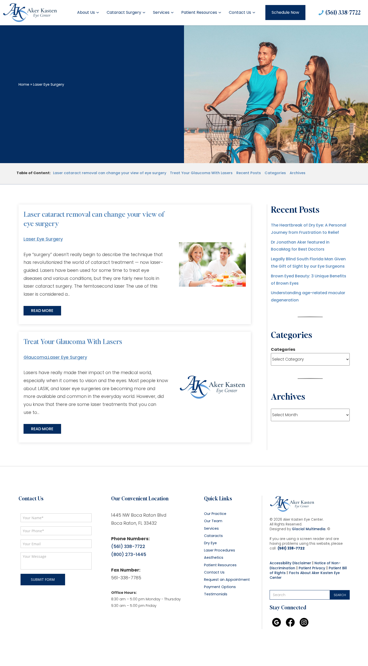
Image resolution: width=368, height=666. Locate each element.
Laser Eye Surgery (43, 239)
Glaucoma (35, 357)
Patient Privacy (312, 568)
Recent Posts (248, 173)
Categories (275, 173)
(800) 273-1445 (128, 554)
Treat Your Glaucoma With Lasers (201, 173)
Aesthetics (213, 557)
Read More (42, 310)
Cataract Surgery (124, 12)
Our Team (213, 521)
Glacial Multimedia (308, 529)
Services (161, 12)
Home (24, 84)
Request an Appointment (227, 579)
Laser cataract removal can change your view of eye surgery (109, 173)
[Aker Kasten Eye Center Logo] (292, 504)
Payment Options (220, 587)
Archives (297, 173)
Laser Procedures (219, 550)
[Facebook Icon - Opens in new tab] (290, 622)
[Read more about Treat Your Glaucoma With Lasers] (212, 387)
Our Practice (215, 513)
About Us (86, 12)
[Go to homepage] (30, 13)
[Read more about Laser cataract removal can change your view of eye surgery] (212, 264)
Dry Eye (210, 543)
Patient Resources (199, 12)
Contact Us (240, 12)
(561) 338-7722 (342, 12)
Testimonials (215, 594)
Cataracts (213, 535)
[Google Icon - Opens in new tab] (276, 622)
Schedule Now (285, 12)
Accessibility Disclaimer (290, 563)
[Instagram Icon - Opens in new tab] (304, 622)
